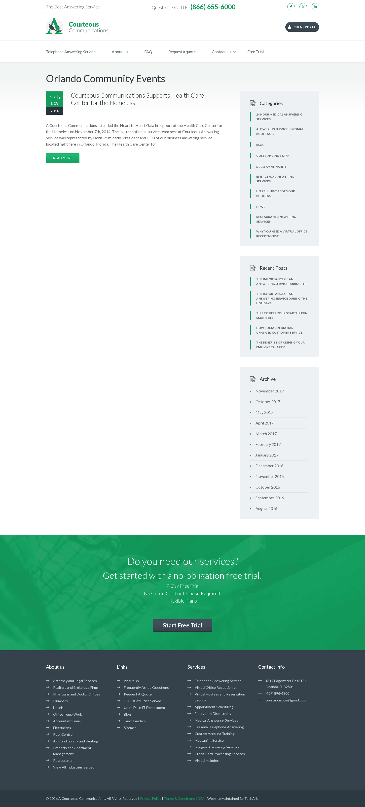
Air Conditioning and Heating (75, 741)
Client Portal (305, 27)
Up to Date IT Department (144, 707)
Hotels (58, 707)
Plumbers (60, 701)
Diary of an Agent (271, 166)
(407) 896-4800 (277, 693)
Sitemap (130, 728)
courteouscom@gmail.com (285, 700)
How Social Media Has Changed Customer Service (279, 330)
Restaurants (63, 760)
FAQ (148, 51)
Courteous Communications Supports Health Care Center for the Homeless (137, 98)
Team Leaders (135, 721)
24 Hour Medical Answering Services (279, 117)
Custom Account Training (215, 733)
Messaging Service (209, 740)
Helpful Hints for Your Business (275, 193)
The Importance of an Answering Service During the (281, 281)
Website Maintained (223, 798)
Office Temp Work (67, 714)
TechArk (251, 798)
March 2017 (266, 433)
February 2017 (268, 444)
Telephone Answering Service (71, 51)
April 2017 (265, 423)
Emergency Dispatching (213, 713)
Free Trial (255, 51)
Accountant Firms (67, 721)
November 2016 (270, 476)
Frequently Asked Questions (146, 687)
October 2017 (268, 401)
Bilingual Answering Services (217, 747)
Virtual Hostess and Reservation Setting (220, 697)
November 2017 (270, 390)
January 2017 (267, 455)
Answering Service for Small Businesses (280, 131)
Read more (62, 158)
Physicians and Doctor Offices (76, 694)
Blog (260, 145)
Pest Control (63, 734)
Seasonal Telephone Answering (219, 727)
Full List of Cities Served (142, 701)
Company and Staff (272, 155)
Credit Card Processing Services (220, 754)
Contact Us (221, 51)
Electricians (62, 728)
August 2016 (266, 508)
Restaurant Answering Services (276, 219)
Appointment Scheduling (214, 707)
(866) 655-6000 (212, 7)
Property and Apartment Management (72, 751)
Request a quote (182, 51)
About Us (120, 51)
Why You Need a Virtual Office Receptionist (281, 234)
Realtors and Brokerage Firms (76, 687)
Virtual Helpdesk (207, 760)
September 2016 (270, 497)
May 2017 (264, 412)
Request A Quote (138, 694)
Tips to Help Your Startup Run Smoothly (281, 315)
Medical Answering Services (216, 720)
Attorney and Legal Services (75, 681)
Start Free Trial (182, 625)
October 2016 (268, 487)
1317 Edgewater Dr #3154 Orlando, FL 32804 (285, 684)
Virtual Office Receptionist (216, 687)
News (260, 207)
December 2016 (269, 465)
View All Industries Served (73, 767)
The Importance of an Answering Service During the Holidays (281, 298)
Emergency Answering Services (275, 179)
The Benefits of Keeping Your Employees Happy (280, 345)
